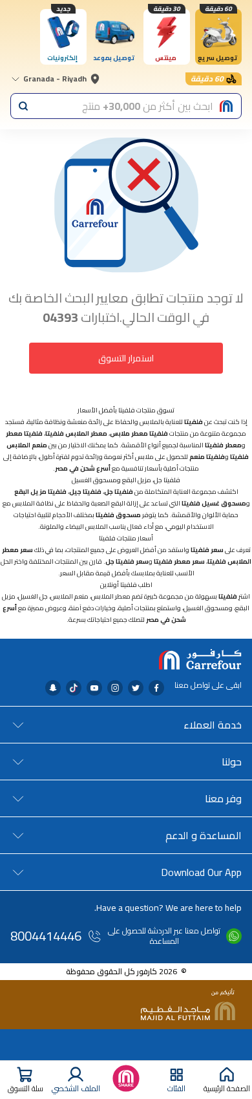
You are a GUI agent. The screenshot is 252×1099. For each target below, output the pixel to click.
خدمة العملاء (213, 724)
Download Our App (201, 872)
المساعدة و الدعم (203, 835)
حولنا (232, 761)
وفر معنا (223, 798)
